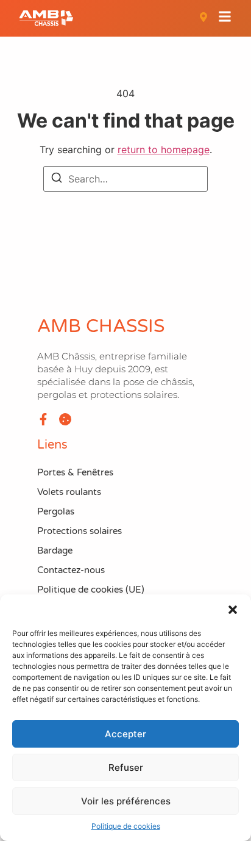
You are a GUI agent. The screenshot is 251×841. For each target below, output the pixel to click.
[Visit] (203, 18)
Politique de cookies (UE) (90, 589)
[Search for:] (125, 179)
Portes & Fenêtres (75, 472)
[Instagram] (65, 419)
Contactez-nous (71, 570)
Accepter (125, 734)
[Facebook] (43, 419)
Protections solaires (79, 530)
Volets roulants (69, 491)
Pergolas (55, 511)
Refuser (125, 767)
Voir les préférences (126, 801)
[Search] (56, 179)
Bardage (54, 550)
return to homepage (164, 149)
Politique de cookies (125, 826)
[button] (233, 610)
